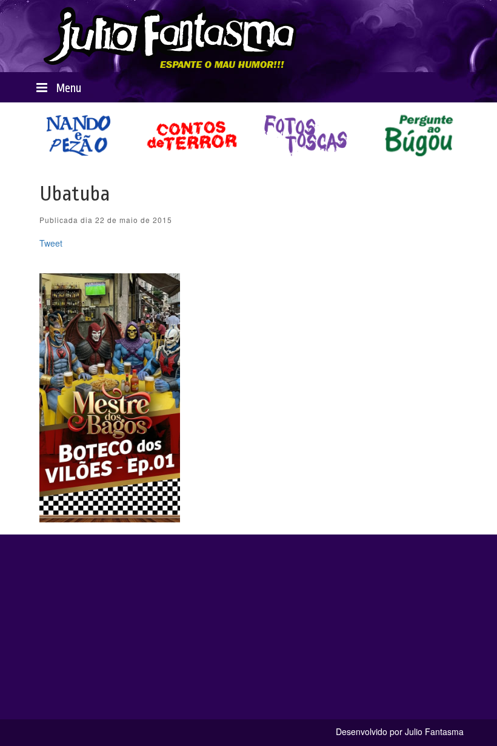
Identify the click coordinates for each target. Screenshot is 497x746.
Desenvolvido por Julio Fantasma (400, 731)
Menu (67, 88)
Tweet (50, 243)
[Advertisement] (248, 634)
